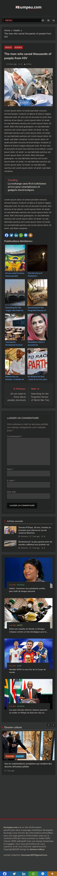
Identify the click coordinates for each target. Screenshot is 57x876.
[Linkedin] (16, 235)
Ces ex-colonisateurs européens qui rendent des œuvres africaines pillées (28, 765)
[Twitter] (11, 235)
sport (19, 666)
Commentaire (14, 436)
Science (18, 47)
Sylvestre (24, 536)
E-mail (11, 480)
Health (8, 47)
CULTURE (19, 756)
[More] (30, 235)
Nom (10, 469)
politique (20, 585)
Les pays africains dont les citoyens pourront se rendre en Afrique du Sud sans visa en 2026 (28, 713)
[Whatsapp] (21, 235)
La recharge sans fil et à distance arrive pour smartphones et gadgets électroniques (27, 186)
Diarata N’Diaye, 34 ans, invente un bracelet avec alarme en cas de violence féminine (34, 530)
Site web (11, 491)
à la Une (12, 585)
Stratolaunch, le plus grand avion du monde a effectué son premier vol (35, 543)
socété (20, 625)
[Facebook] (7, 235)
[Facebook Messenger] (26, 235)
